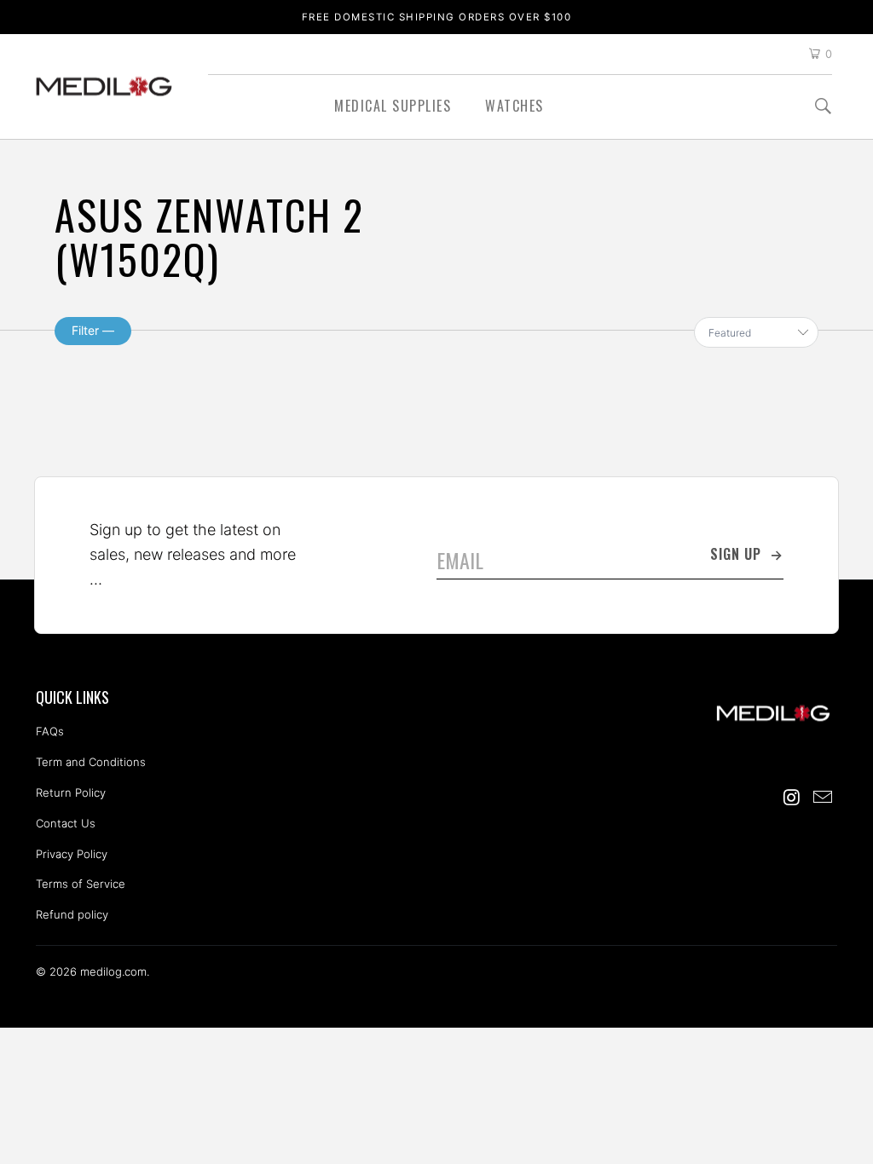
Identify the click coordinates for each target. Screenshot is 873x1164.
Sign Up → (746, 554)
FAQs (50, 731)
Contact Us (65, 823)
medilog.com (104, 86)
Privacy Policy (71, 854)
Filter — (93, 330)
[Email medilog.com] (822, 798)
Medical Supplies (392, 105)
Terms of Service (80, 883)
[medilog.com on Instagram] (793, 798)
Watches (514, 105)
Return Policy (71, 792)
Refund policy (72, 914)
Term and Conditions (91, 762)
